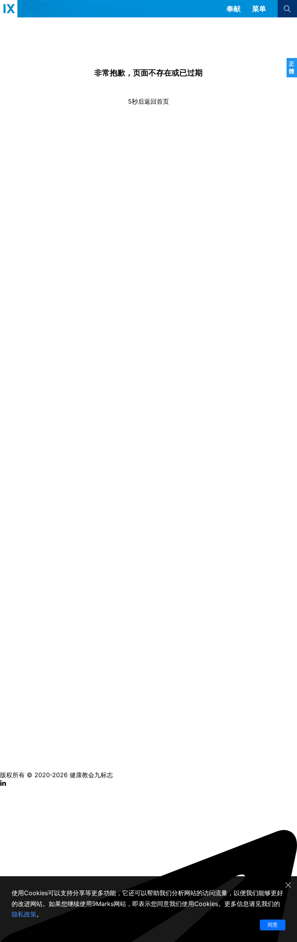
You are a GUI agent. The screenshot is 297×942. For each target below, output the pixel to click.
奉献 (234, 9)
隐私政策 (24, 914)
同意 (273, 924)
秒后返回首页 (148, 101)
